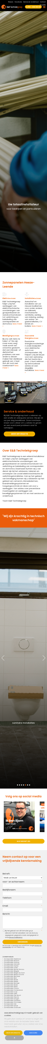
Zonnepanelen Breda (11, 986)
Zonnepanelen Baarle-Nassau (14, 969)
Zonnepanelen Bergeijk (11, 971)
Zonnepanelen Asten (11, 967)
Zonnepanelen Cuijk (10, 992)
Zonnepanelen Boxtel (11, 985)
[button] (44, 658)
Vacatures (18, 2)
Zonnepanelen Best (10, 978)
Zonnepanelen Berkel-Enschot (14, 974)
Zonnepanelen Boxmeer (11, 983)
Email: (5, 905)
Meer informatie (13, 1033)
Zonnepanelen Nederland (12, 959)
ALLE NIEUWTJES (23, 841)
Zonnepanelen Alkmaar (12, 964)
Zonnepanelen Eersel (11, 1006)
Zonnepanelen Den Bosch (12, 995)
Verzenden (23, 942)
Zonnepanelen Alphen (11, 966)
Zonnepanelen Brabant (11, 961)
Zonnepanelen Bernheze (12, 976)
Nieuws (10, 2)
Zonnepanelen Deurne (11, 997)
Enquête (43, 5)
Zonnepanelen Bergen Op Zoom (14, 973)
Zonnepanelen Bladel (11, 980)
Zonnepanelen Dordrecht (12, 1000)
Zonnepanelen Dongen (11, 999)
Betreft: (6, 873)
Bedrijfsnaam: (9, 889)
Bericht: (6, 913)
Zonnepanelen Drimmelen (12, 1002)
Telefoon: (7, 897)
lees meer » (12, 324)
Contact (43, 2)
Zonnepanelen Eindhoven (12, 1007)
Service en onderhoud (31, 2)
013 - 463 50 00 (34, 7)
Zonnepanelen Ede (10, 1004)
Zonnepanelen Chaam (11, 988)
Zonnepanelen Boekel (11, 981)
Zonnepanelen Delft (10, 993)
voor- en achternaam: (14, 881)
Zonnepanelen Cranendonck (13, 990)
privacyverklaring (15, 937)
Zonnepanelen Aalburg (11, 962)
